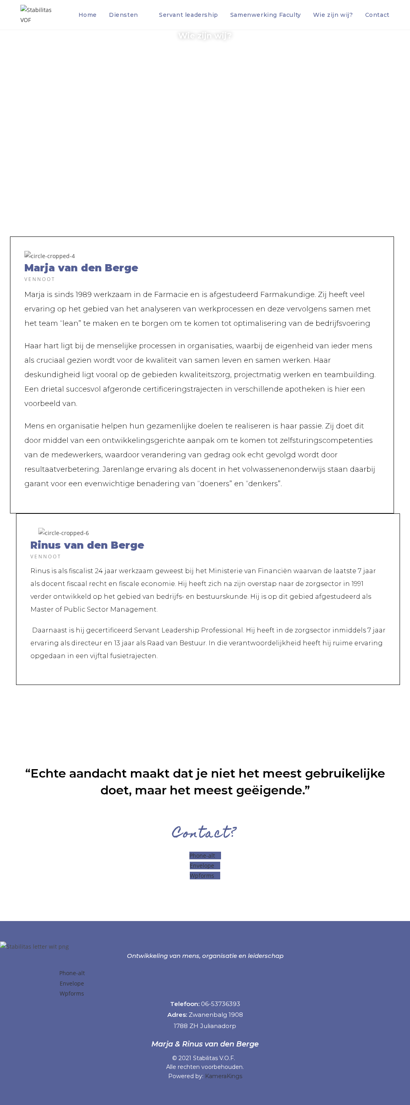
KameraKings (223, 1076)
